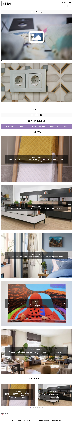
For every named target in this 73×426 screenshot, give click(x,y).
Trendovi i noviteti (36, 157)
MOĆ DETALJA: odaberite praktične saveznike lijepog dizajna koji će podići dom (36, 126)
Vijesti (36, 301)
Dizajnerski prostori (36, 349)
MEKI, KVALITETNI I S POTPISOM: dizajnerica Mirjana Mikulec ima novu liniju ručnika (36, 160)
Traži (70, 6)
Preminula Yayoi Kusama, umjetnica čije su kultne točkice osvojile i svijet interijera (36, 305)
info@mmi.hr (33, 420)
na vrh (70, 413)
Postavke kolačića (50, 422)
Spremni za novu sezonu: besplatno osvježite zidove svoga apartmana (36, 256)
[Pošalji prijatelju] (41, 12)
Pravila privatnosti (23, 422)
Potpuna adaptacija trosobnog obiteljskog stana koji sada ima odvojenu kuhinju (36, 353)
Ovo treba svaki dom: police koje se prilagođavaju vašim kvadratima (36, 208)
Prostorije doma (36, 254)
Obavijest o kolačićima (37, 422)
